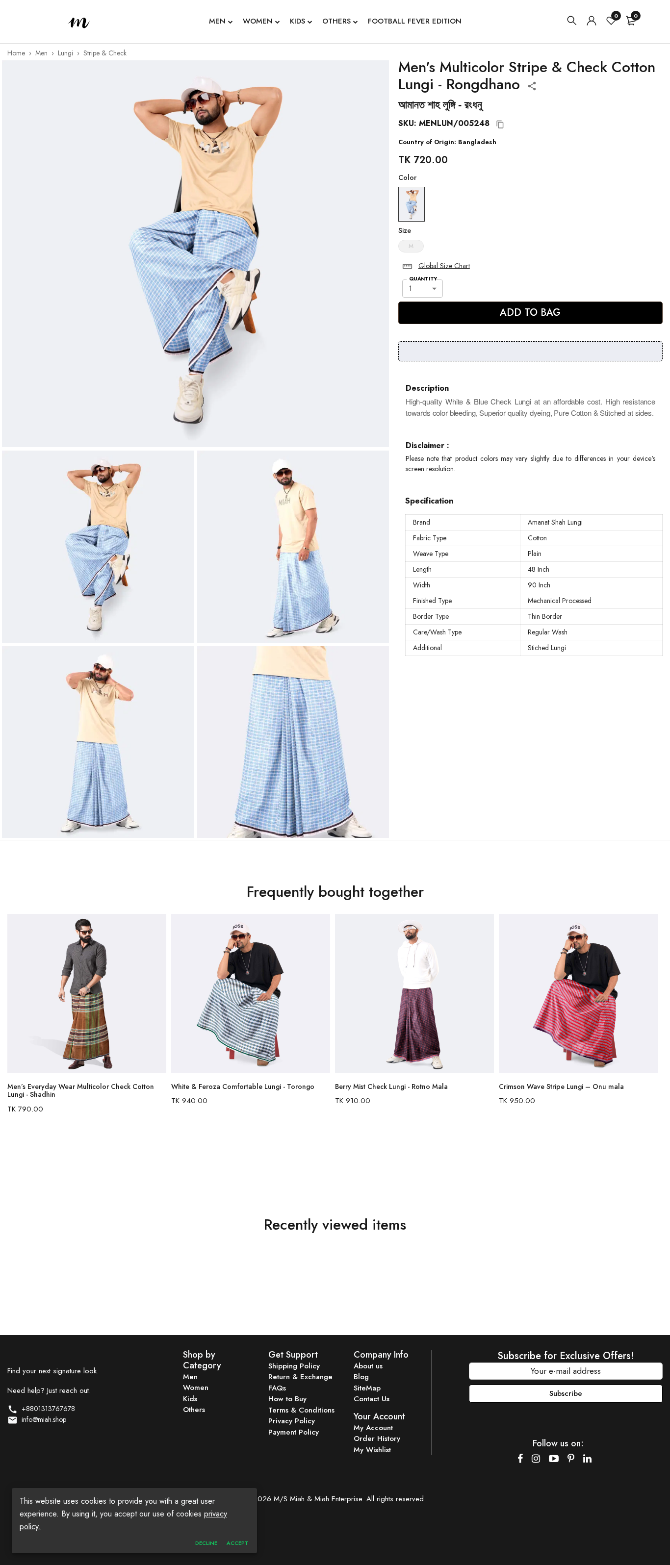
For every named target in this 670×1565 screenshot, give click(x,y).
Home (16, 53)
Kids (297, 21)
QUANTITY (423, 278)
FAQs (277, 1388)
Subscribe (565, 1393)
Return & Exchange (300, 1376)
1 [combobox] (410, 288)
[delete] (407, 266)
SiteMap (367, 1388)
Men (217, 21)
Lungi (65, 53)
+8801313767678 (46, 1409)
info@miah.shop (42, 1419)
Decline (206, 1543)
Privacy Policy (291, 1420)
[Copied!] (500, 124)
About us (368, 1366)
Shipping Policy (294, 1366)
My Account (373, 1427)
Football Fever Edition (415, 21)
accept (238, 1543)
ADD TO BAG (530, 312)
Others (336, 21)
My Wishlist (372, 1449)
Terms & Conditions (301, 1410)
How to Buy (287, 1398)
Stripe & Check (105, 53)
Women (258, 21)
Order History (377, 1438)
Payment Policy (293, 1432)
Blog (361, 1376)
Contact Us (371, 1398)
